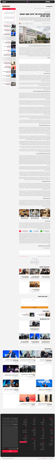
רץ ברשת (42, 424)
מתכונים (24, 1)
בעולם (43, 430)
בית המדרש (46, 8)
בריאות (35, 419)
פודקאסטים (42, 422)
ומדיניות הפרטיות (6, 448)
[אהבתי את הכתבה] (36, 262)
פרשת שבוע (51, 424)
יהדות (43, 432)
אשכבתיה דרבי (42, 443)
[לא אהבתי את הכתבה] (32, 262)
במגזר (43, 446)
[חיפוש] (7, 1)
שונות (52, 425)
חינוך (52, 438)
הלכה (45, 256)
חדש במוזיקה (34, 430)
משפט (35, 446)
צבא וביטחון (42, 438)
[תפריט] (52, 1)
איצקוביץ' (51, 430)
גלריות (21, 1)
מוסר (52, 422)
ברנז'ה (18, 1)
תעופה (26, 425)
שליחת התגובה (34, 307)
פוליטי (43, 436)
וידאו (30, 1)
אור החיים (51, 419)
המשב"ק (51, 433)
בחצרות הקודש (42, 444)
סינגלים (34, 432)
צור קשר (25, 440)
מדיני (43, 433)
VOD (27, 2)
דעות (35, 440)
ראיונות (34, 435)
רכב (15, 1)
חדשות (38, 1)
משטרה (43, 435)
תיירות (35, 449)
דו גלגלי (26, 419)
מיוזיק (35, 1)
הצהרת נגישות (25, 432)
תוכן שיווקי (34, 424)
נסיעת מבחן (25, 422)
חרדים (32, 1)
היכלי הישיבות (42, 449)
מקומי (35, 444)
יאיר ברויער (39, 458)
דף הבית (49, 8)
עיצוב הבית (51, 443)
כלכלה (35, 441)
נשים (52, 441)
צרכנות (34, 422)
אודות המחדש (25, 438)
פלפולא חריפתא (39, 256)
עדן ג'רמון (47, 458)
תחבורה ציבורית (24, 424)
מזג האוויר (34, 443)
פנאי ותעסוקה (51, 444)
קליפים (35, 433)
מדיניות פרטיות (25, 430)
